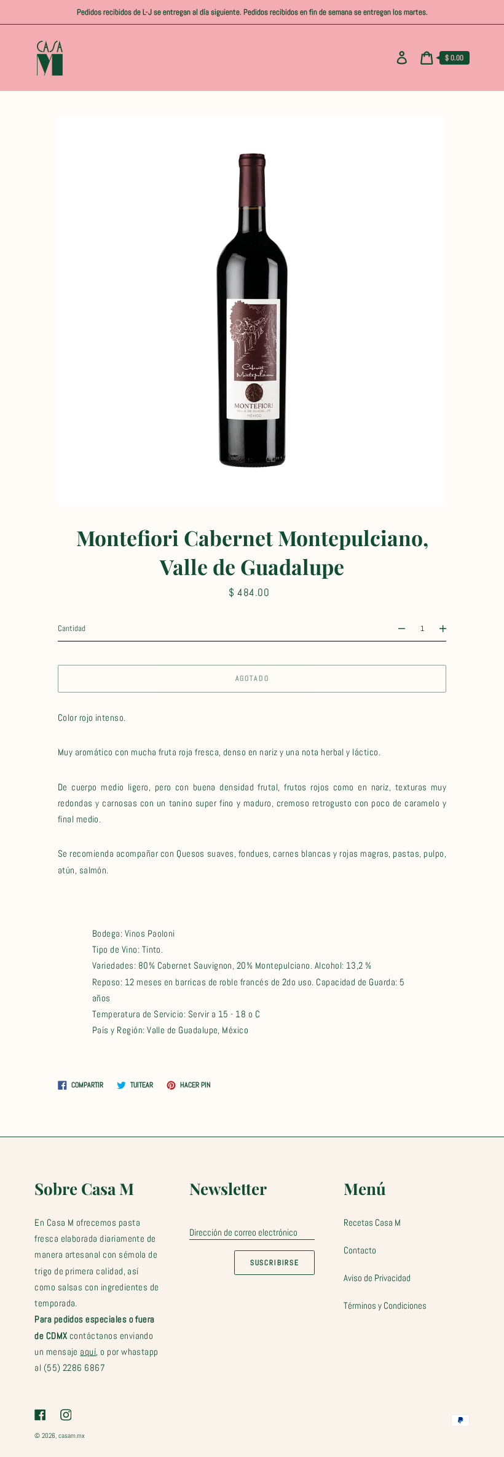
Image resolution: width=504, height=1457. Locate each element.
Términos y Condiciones (385, 1305)
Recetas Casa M (372, 1222)
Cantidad (71, 628)
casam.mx (71, 1435)
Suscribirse (274, 1263)
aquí (88, 1351)
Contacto (360, 1250)
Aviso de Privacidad (377, 1278)
